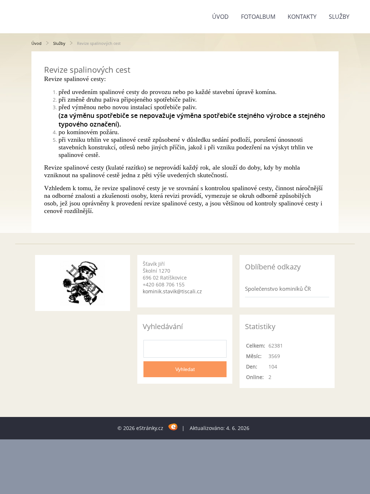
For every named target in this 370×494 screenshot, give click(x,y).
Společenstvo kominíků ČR (278, 288)
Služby (339, 17)
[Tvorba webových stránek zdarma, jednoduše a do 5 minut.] (173, 427)
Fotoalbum (258, 17)
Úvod (220, 17)
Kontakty (302, 17)
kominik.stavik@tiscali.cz (172, 291)
